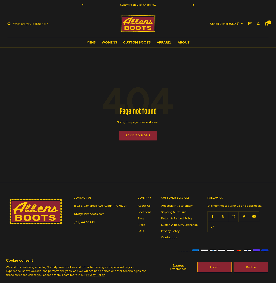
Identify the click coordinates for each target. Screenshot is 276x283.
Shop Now (149, 4)
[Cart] (266, 24)
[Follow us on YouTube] (254, 216)
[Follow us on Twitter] (223, 216)
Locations (144, 212)
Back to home (138, 135)
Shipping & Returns (173, 212)
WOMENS (109, 42)
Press (141, 225)
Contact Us (169, 237)
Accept (215, 267)
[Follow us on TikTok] (212, 227)
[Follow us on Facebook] (212, 216)
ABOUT (184, 42)
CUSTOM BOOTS (137, 42)
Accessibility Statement (177, 205)
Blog (141, 218)
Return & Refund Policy (176, 218)
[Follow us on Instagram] (233, 216)
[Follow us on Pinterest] (243, 216)
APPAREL (164, 42)
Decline (251, 267)
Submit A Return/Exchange (179, 225)
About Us (144, 205)
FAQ (141, 231)
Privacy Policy (95, 275)
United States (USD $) (224, 23)
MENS (91, 42)
